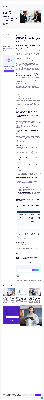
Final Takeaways (5, 50)
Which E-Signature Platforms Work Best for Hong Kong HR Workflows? (9, 44)
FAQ (3, 51)
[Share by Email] (8, 34)
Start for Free (12, 317)
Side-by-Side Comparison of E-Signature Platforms (8, 49)
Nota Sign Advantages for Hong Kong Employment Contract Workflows (8, 47)
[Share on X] (3, 34)
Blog (3, 6)
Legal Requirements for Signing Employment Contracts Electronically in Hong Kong (9, 42)
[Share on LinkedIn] (6, 34)
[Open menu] (42, 1)
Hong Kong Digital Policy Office (21, 70)
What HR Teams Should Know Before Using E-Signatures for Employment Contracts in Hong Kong (9, 40)
